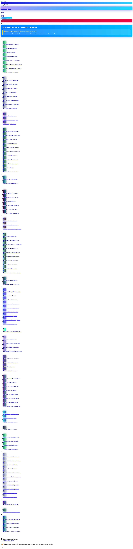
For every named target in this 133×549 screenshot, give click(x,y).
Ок (2, 547)
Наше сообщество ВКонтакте (10, 539)
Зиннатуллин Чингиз (9, 540)
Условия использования (6, 541)
